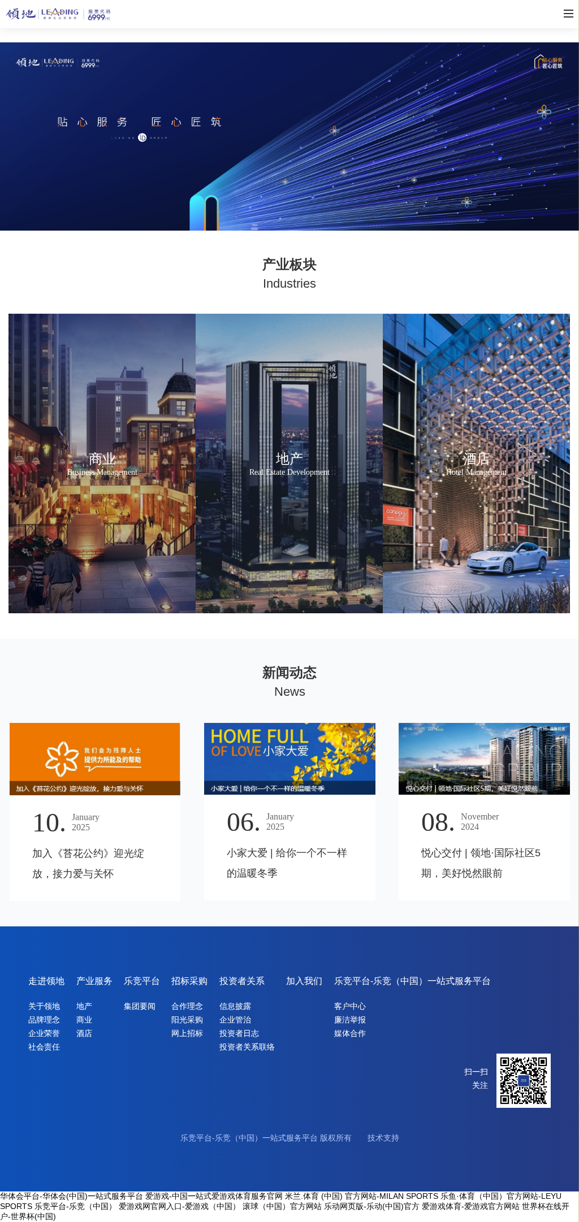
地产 (84, 1006)
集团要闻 (139, 1006)
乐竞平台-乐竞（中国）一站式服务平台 (412, 981)
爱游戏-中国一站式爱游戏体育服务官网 (214, 1196)
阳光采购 (187, 1019)
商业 (84, 1019)
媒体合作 (350, 1033)
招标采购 (189, 981)
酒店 (84, 1033)
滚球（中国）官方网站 (282, 1206)
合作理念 (187, 1006)
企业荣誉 (44, 1033)
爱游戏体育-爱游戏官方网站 (471, 1206)
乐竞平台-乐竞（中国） (75, 1206)
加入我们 (304, 981)
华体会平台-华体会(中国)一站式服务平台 (71, 1196)
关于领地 (44, 1006)
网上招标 (187, 1033)
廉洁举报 (350, 1019)
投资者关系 (242, 981)
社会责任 (44, 1046)
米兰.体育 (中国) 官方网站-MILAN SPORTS (361, 1196)
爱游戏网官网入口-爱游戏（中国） (179, 1206)
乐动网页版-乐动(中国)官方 (372, 1206)
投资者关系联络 (247, 1046)
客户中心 (350, 1006)
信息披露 (235, 1006)
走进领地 (46, 981)
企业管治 (235, 1019)
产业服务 (94, 981)
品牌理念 (44, 1019)
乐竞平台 (142, 981)
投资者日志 (239, 1033)
